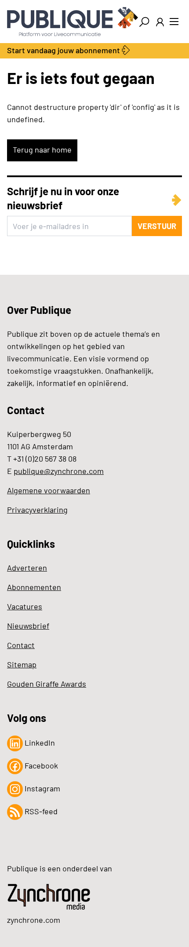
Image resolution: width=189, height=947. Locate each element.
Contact (21, 645)
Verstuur (157, 226)
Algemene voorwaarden (48, 490)
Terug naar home (42, 149)
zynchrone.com (33, 920)
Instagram (41, 788)
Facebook (40, 765)
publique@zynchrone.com (59, 471)
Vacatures (24, 606)
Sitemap (21, 664)
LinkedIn (39, 742)
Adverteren (27, 567)
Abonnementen (34, 587)
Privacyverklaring (37, 509)
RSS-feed (40, 811)
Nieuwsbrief (28, 625)
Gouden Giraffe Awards (46, 683)
